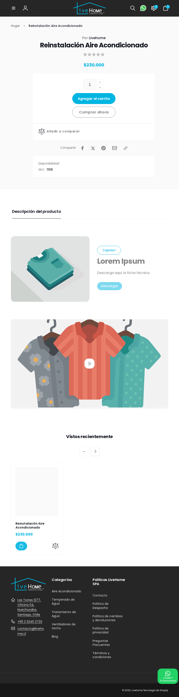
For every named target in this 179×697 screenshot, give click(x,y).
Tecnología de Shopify (155, 690)
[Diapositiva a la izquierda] (83, 451)
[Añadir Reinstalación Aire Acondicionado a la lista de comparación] (55, 546)
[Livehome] (28, 589)
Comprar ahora (94, 112)
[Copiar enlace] (125, 148)
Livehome (94, 37)
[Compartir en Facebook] (82, 148)
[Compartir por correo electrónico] (114, 148)
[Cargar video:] (89, 363)
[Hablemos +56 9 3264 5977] (143, 8)
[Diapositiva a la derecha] (95, 451)
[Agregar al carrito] (21, 546)
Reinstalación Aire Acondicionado (30, 525)
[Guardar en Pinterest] (103, 148)
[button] (13, 8)
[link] (109, 286)
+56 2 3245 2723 (29, 621)
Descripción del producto (36, 211)
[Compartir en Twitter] (93, 148)
